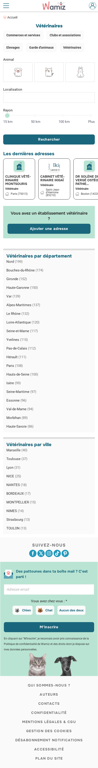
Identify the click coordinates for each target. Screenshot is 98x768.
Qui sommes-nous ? (49, 685)
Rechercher (49, 139)
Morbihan (17, 418)
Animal (8, 60)
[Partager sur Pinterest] (65, 553)
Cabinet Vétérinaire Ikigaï (52, 178)
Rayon (8, 110)
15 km (8, 122)
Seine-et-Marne (22, 331)
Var (13, 296)
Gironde (16, 279)
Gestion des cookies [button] (49, 731)
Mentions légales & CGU (49, 722)
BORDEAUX (18, 494)
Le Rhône (17, 314)
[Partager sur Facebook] (32, 553)
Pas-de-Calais (21, 348)
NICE (13, 476)
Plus (91, 122)
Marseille (16, 450)
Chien (26, 610)
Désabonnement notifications (49, 740)
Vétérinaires (72, 47)
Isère (13, 383)
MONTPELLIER (21, 502)
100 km (64, 122)
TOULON (16, 528)
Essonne (16, 400)
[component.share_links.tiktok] (57, 553)
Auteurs (49, 694)
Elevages (13, 47)
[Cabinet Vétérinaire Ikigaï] (54, 165)
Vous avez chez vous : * (49, 601)
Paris (14, 366)
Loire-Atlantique (22, 322)
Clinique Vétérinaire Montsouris (18, 180)
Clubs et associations (65, 35)
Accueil (12, 17)
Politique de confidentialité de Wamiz (27, 644)
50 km (35, 122)
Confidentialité (49, 712)
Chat (48, 610)
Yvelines (17, 340)
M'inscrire (49, 627)
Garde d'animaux (41, 47)
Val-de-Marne (19, 409)
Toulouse (16, 459)
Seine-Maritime (21, 392)
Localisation (12, 89)
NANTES (16, 485)
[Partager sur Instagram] (49, 553)
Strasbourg (18, 520)
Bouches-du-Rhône (24, 270)
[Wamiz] (56, 5)
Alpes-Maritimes (23, 305)
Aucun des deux (71, 610)
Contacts (49, 703)
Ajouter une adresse (49, 228)
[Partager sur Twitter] (41, 553)
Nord (14, 262)
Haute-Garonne (22, 288)
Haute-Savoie (20, 426)
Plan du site (49, 758)
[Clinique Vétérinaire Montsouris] (19, 165)
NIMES (15, 511)
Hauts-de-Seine (22, 374)
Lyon (13, 468)
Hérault (16, 357)
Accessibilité (49, 749)
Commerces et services (23, 35)
